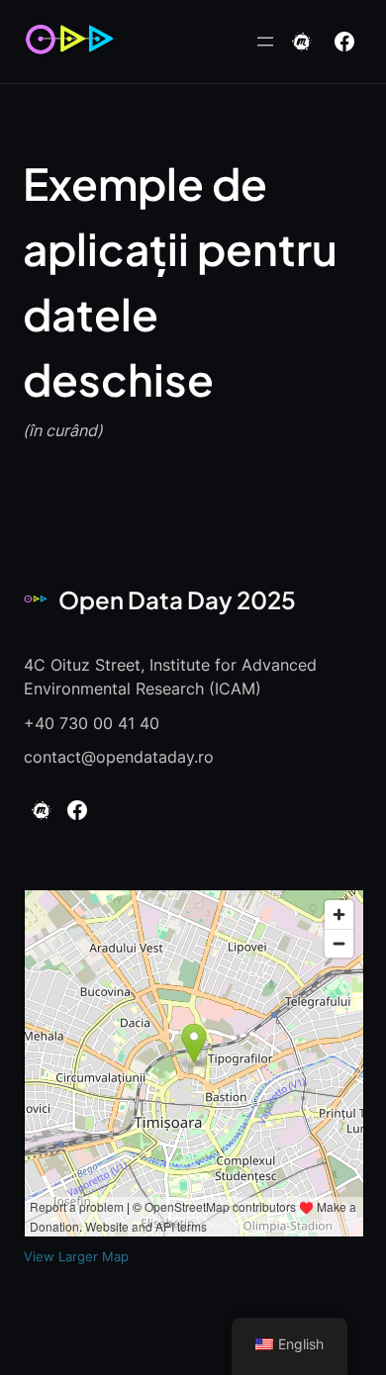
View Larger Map (76, 1256)
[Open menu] (265, 41)
